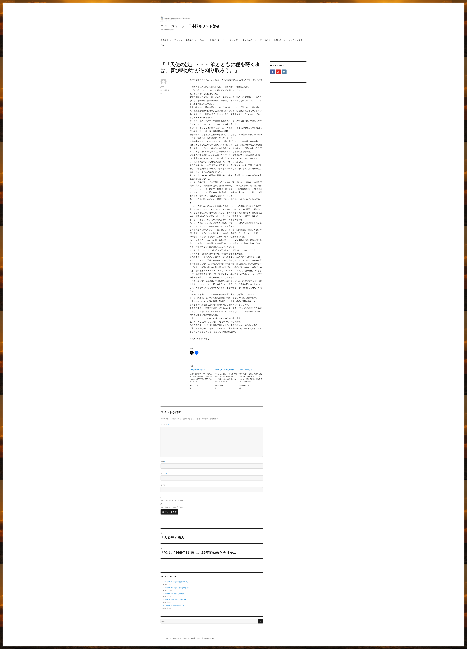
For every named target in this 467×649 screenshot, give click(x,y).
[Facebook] (272, 71)
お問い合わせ (279, 40)
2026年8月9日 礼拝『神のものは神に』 (176, 588)
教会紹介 (164, 40)
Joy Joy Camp (249, 40)
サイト (163, 485)
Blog (201, 40)
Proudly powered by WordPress (202, 638)
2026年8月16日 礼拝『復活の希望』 (175, 582)
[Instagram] (284, 71)
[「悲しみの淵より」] (251, 378)
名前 (163, 461)
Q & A (267, 40)
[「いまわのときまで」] (202, 378)
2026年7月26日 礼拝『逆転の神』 (174, 600)
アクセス (178, 40)
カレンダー (234, 40)
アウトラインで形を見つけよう (173, 606)
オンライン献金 (295, 40)
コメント (165, 425)
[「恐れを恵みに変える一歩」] (227, 378)
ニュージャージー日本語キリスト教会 (190, 26)
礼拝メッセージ (217, 40)
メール (164, 473)
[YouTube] (278, 71)
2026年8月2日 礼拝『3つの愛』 (173, 594)
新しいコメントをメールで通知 (172, 500)
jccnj (162, 87)
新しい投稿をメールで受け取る (172, 507)
